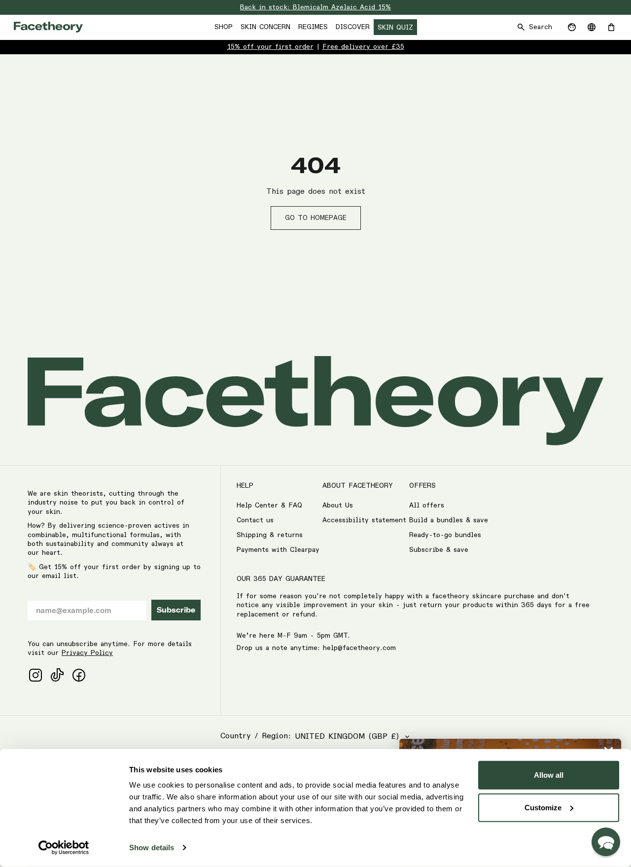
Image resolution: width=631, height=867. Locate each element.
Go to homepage (316, 218)
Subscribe (176, 610)
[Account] (572, 27)
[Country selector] (591, 27)
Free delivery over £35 (363, 46)
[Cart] (611, 27)
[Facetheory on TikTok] (57, 675)
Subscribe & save (438, 549)
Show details (151, 847)
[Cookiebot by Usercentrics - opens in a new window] (64, 847)
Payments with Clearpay (278, 549)
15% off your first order (270, 46)
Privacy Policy (87, 653)
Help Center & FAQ (269, 505)
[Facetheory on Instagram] (35, 675)
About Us (337, 505)
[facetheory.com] (48, 27)
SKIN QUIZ (395, 27)
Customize (543, 807)
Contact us (255, 520)
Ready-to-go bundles (445, 535)
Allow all (548, 775)
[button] (606, 842)
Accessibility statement (364, 520)
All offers (426, 505)
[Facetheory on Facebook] (79, 675)
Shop (223, 27)
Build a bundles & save (448, 520)
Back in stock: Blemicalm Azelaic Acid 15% (315, 7)
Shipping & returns (270, 535)
